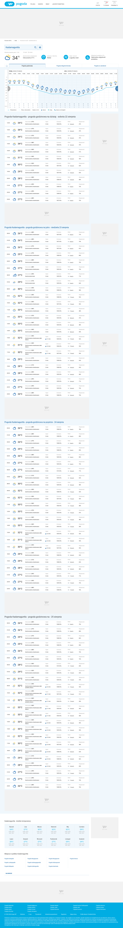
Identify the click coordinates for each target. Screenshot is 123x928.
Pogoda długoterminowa (64, 66)
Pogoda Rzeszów (54, 909)
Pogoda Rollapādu (9, 866)
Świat (47, 4)
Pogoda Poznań (31, 909)
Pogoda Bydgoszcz (32, 905)
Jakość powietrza (58, 4)
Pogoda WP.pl (8, 40)
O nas (30, 914)
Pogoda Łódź (76, 907)
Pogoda (21, 4)
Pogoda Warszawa (101, 909)
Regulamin (63, 914)
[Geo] (40, 47)
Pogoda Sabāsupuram (54, 862)
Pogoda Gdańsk (54, 905)
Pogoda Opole (8, 909)
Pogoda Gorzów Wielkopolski (80, 905)
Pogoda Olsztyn (100, 907)
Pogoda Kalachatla (53, 866)
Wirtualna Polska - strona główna (10, 4)
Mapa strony (73, 914)
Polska (32, 4)
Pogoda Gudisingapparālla (34, 862)
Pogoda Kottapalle (9, 858)
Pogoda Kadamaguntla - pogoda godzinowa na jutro (27, 227)
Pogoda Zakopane (32, 911)
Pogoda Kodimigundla (33, 866)
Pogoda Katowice (100, 905)
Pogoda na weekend (100, 66)
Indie (15, 40)
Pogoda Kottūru (74, 858)
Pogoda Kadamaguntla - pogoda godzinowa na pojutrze (29, 422)
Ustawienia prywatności (51, 914)
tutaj (38, 925)
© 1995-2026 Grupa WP (10, 914)
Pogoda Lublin (53, 907)
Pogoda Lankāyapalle (10, 862)
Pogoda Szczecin (77, 909)
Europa (40, 4)
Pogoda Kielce (8, 907)
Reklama (22, 914)
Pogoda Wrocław (9, 911)
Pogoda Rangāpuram (33, 858)
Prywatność (38, 914)
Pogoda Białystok (9, 905)
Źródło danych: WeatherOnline (88, 914)
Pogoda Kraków (31, 907)
